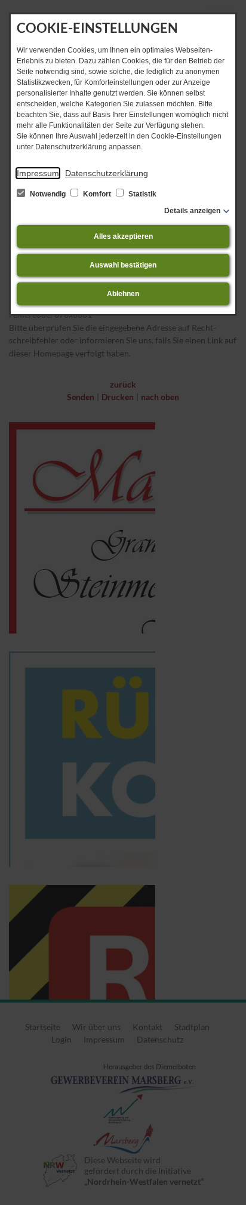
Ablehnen (123, 294)
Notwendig (47, 194)
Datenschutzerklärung (106, 173)
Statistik (141, 194)
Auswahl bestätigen (123, 265)
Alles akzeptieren (123, 236)
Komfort (97, 194)
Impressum (38, 173)
